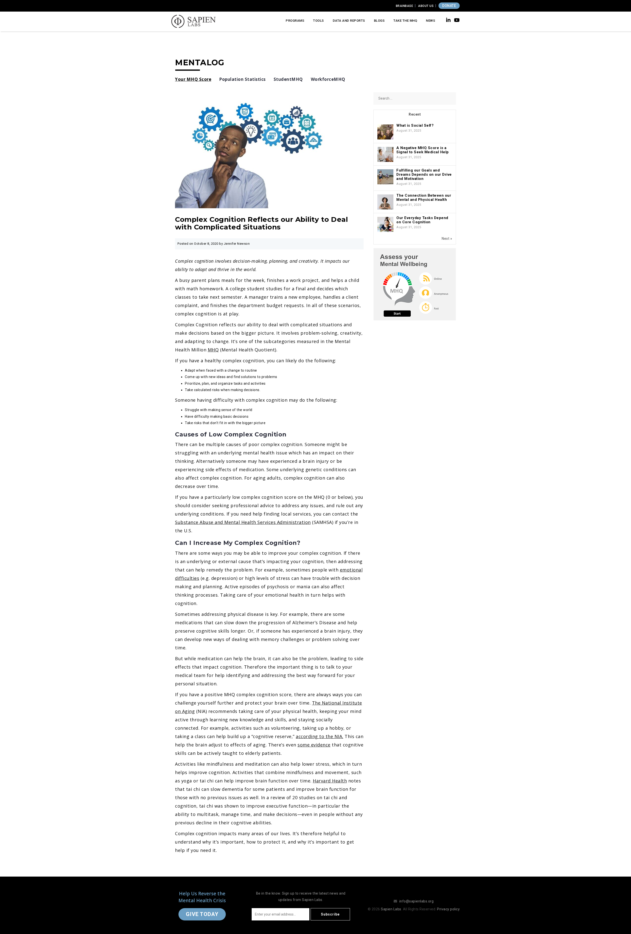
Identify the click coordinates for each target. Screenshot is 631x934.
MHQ (213, 350)
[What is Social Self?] (385, 132)
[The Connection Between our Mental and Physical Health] (385, 202)
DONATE (449, 6)
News (430, 20)
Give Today (202, 914)
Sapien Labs (391, 909)
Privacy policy (448, 909)
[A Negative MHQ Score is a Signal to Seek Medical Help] (385, 154)
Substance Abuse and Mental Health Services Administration (243, 522)
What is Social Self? (415, 125)
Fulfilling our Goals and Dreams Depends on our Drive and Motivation (424, 174)
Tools (318, 20)
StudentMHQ (288, 79)
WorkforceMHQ (328, 79)
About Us (426, 6)
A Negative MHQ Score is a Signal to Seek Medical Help (422, 150)
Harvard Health (330, 781)
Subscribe (330, 914)
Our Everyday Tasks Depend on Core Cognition (422, 220)
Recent (415, 114)
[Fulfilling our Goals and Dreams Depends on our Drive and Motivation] (385, 177)
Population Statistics (242, 79)
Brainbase (404, 6)
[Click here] (414, 284)
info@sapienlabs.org (416, 901)
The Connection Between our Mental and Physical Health (423, 197)
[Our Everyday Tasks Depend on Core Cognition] (385, 224)
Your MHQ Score (193, 79)
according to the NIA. (319, 736)
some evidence (314, 745)
